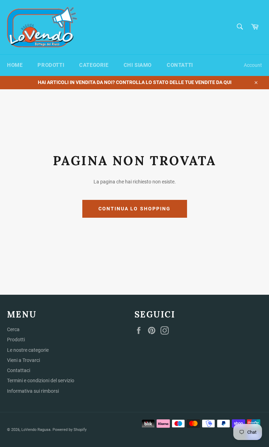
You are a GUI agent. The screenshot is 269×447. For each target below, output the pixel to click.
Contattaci (18, 370)
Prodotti (50, 65)
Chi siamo (138, 65)
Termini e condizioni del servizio (40, 380)
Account (253, 65)
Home (14, 65)
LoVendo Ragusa (35, 429)
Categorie (93, 65)
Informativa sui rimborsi (33, 391)
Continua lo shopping (134, 208)
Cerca (13, 329)
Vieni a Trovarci (23, 360)
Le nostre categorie (28, 350)
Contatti (180, 65)
